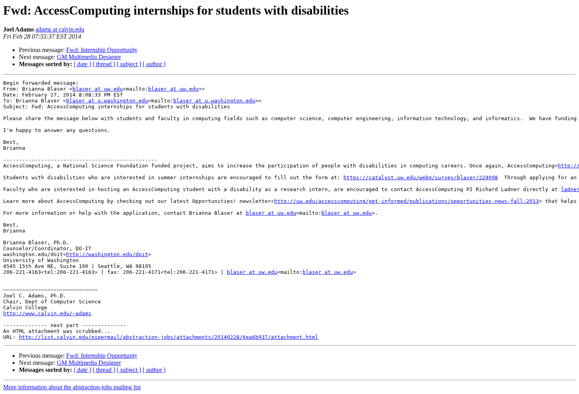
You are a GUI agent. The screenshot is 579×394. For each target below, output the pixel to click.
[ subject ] (129, 64)
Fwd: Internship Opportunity (101, 49)
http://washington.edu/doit (107, 254)
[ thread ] (104, 64)
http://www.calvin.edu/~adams (47, 313)
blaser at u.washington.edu (107, 101)
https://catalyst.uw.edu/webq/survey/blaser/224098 (420, 177)
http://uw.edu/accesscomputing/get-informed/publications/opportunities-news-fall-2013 (406, 201)
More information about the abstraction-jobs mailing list (72, 387)
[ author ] (154, 64)
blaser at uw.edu (97, 89)
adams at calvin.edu (59, 29)
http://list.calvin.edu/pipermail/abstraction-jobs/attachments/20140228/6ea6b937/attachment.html (168, 337)
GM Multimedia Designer (89, 57)
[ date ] (82, 64)
